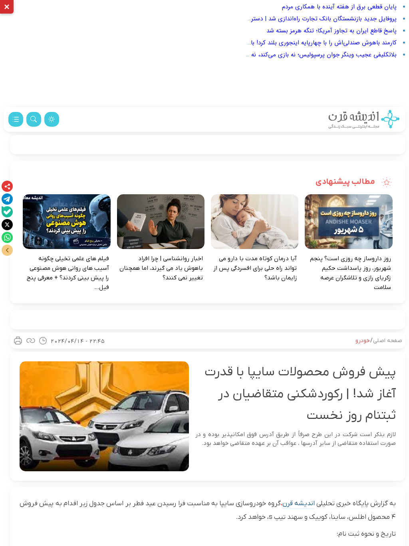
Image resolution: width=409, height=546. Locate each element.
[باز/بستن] (7, 250)
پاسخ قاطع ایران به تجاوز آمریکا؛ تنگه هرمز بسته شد (331, 31)
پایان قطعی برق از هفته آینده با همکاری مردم (339, 7)
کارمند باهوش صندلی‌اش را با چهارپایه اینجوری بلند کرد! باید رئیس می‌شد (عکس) (294, 43)
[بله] (7, 211)
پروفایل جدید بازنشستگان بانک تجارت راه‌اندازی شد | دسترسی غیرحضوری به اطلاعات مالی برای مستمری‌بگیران (259, 19)
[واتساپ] (7, 237)
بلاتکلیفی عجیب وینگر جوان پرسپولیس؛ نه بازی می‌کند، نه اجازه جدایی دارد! (301, 55)
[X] (7, 224)
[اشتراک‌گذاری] (7, 186)
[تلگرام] (7, 199)
